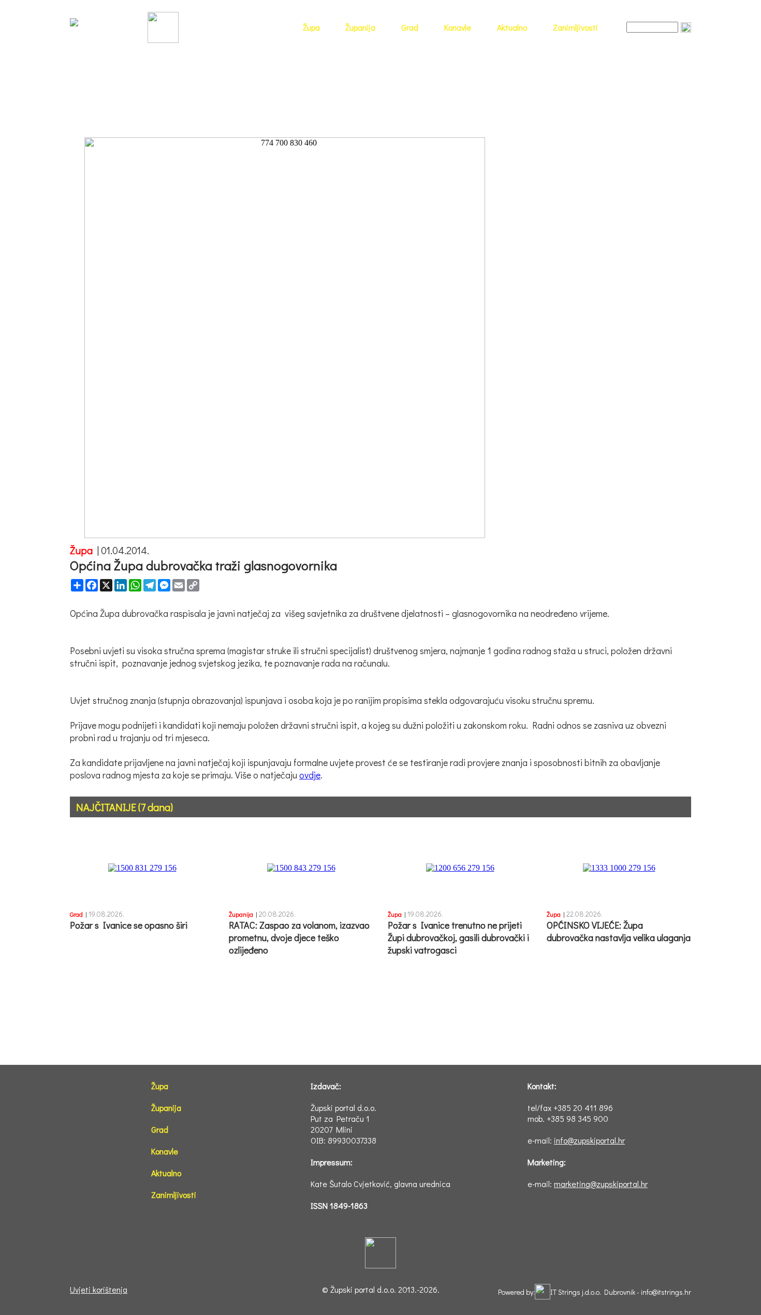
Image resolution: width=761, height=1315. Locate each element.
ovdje (309, 775)
